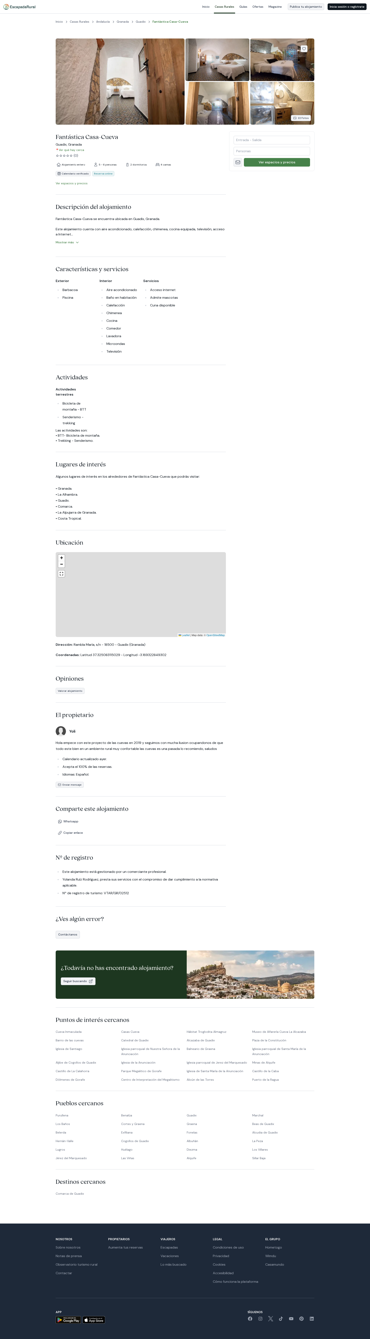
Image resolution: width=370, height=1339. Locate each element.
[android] (68, 1320)
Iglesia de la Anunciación (138, 1062)
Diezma (192, 1149)
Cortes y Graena (133, 1124)
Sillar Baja (259, 1158)
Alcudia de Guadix (265, 1132)
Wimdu (270, 1256)
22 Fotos (303, 118)
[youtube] (291, 1320)
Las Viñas (127, 1158)
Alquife (191, 1158)
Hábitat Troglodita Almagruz (206, 1032)
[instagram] (260, 1320)
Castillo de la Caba (265, 1071)
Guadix (192, 1115)
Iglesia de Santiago (69, 1049)
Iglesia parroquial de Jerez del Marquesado (217, 1062)
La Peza (257, 1141)
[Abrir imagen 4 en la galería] (217, 103)
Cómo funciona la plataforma (235, 1281)
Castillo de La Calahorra (72, 1071)
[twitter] (270, 1320)
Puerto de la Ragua (265, 1080)
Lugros (60, 1149)
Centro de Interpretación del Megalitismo (150, 1080)
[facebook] (250, 1320)
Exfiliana (127, 1132)
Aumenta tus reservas (125, 1247)
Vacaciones (170, 1256)
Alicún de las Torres (200, 1080)
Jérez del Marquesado (71, 1158)
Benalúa (126, 1115)
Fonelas (192, 1132)
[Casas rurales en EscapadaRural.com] (19, 7)
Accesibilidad (223, 1273)
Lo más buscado (173, 1264)
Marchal (257, 1115)
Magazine (275, 7)
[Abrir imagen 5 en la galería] (282, 103)
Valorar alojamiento (70, 691)
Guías (243, 7)
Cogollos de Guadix (135, 1141)
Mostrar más (65, 242)
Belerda (61, 1132)
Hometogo (273, 1247)
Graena (192, 1124)
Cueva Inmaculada (69, 1032)
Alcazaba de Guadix (201, 1040)
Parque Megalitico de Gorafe (141, 1071)
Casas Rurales (224, 7)
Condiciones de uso (228, 1247)
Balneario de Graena (201, 1049)
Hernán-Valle (64, 1141)
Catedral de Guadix (135, 1040)
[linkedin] (311, 1320)
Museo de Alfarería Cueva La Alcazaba (279, 1032)
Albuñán (192, 1141)
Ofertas (257, 7)
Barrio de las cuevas (70, 1040)
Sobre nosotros (68, 1247)
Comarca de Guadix (70, 1194)
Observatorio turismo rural (76, 1264)
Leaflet (185, 635)
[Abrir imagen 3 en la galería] (282, 59)
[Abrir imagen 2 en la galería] (217, 59)
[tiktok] (280, 1320)
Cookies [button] (219, 1264)
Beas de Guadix (263, 1124)
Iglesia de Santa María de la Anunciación (215, 1071)
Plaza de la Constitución (269, 1040)
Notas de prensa (69, 1256)
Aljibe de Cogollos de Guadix (76, 1062)
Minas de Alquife (263, 1062)
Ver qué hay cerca (71, 150)
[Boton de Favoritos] (304, 48)
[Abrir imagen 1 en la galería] (120, 81)
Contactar (64, 1273)
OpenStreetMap (215, 635)
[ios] (94, 1320)
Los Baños (63, 1124)
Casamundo (274, 1264)
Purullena (62, 1115)
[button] (144, 595)
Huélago (127, 1149)
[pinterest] (301, 1320)
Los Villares (260, 1149)
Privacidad (221, 1256)
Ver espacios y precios (277, 162)
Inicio (206, 7)
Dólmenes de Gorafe (70, 1080)
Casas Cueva (130, 1032)
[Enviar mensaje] (238, 162)
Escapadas (169, 1247)
